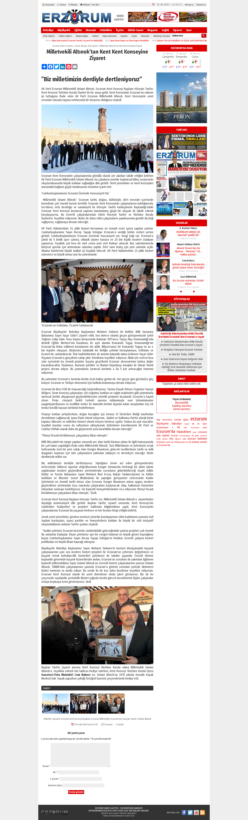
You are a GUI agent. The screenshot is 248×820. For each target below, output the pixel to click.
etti (189, 442)
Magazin (152, 30)
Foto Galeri (49, 35)
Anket (95, 35)
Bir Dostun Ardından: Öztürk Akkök (188, 282)
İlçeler (120, 30)
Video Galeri (65, 35)
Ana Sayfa (104, 813)
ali (187, 442)
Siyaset (177, 30)
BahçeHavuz (132, 813)
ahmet (165, 439)
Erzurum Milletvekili (100, 719)
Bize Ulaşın (113, 813)
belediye (202, 438)
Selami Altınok (144, 719)
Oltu (171, 438)
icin (185, 427)
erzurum (198, 419)
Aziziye (177, 419)
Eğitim (78, 30)
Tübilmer (122, 813)
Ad (55, 772)
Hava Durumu (109, 35)
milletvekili (202, 432)
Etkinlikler (106, 30)
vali (184, 438)
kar (172, 442)
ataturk (203, 442)
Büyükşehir (64, 30)
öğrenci (178, 439)
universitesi (167, 419)
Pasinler (174, 435)
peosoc (105, 816)
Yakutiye (177, 423)
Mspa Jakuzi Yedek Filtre (125, 816)
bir (193, 423)
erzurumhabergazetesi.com (102, 810)
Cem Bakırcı (188, 260)
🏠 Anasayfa (48, 4)
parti (183, 442)
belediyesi (161, 442)
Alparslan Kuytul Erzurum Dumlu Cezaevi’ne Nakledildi (55, 40)
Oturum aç (201, 4)
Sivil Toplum (93, 46)
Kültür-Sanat (135, 30)
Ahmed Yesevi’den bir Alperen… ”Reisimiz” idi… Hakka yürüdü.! (188, 251)
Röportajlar (82, 35)
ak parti (56, 719)
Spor (189, 30)
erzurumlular (185, 435)
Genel (77, 46)
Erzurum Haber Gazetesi (63, 46)
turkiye (177, 442)
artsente (112, 816)
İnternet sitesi (55, 785)
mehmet (203, 436)
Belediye (48, 30)
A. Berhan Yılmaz (188, 228)
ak (157, 445)
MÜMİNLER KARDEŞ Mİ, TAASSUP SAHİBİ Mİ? (188, 233)
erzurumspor (162, 427)
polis (205, 427)
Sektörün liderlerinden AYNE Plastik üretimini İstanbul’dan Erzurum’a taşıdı (181, 335)
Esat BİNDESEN (188, 276)
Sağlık (165, 30)
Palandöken (184, 432)
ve (178, 427)
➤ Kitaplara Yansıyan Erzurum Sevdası (182, 349)
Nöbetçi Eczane (162, 35)
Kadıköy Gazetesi (181, 405)
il (172, 427)
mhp (158, 419)
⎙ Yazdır (120, 724)
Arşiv (134, 35)
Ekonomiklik (181, 402)
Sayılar (124, 35)
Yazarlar (145, 35)
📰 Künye (61, 4)
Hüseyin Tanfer (129, 719)
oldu (158, 435)
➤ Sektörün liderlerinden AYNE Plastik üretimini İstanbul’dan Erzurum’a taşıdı (182, 343)
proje (195, 432)
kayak (187, 424)
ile (198, 423)
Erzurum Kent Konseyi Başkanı (75, 719)
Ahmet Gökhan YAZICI (188, 244)
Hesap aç (189, 4)
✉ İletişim (72, 4)
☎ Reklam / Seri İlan (89, 4)
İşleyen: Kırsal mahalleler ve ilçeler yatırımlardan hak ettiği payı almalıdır (169, 40)
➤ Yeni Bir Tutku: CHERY (182, 354)
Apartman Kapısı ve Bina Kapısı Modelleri (107, 40)
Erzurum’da (164, 445)
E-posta (55, 778)
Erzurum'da (116, 719)
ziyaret (166, 435)
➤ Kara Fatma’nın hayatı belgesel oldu (182, 359)
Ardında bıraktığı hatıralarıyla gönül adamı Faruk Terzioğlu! (188, 266)
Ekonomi (91, 30)
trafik (158, 439)
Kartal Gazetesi (181, 409)
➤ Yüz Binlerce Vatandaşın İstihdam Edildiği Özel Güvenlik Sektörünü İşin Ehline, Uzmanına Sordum (182, 367)
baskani (191, 438)
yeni (168, 442)
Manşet (84, 46)
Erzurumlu (195, 428)
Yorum (46, 766)
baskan (195, 441)
